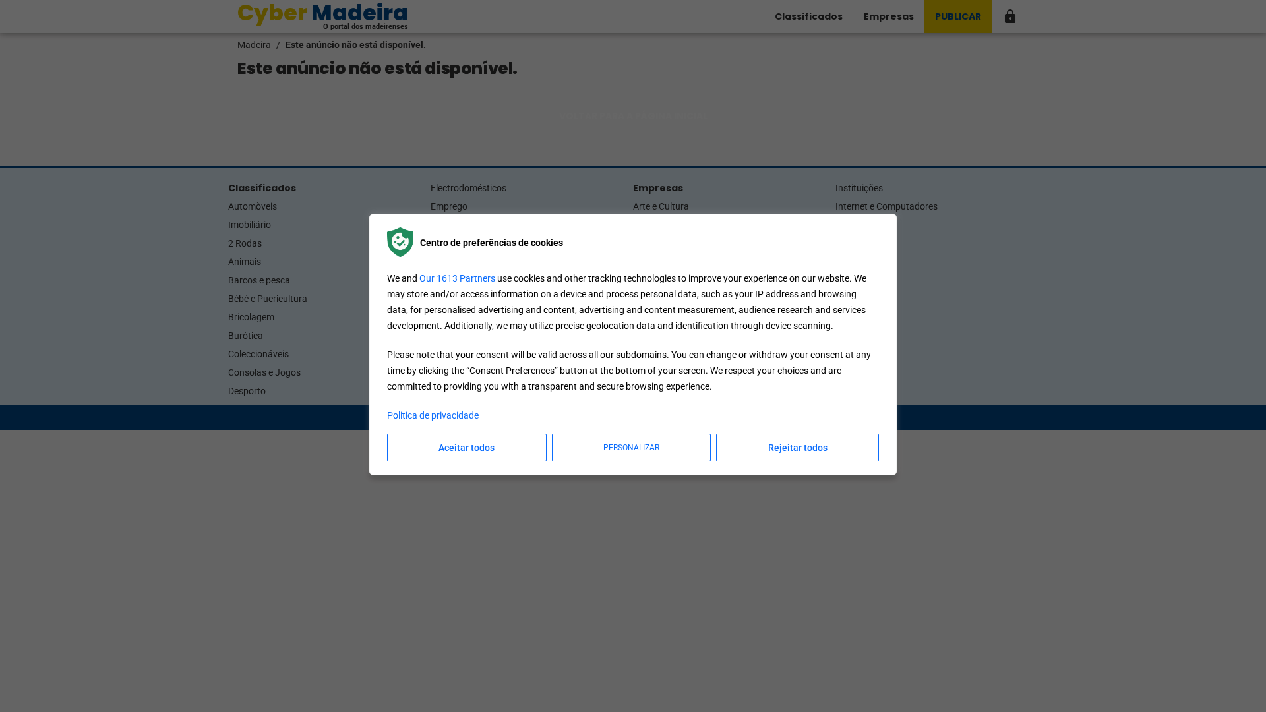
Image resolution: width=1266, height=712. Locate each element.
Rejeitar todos (798, 447)
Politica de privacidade (433, 415)
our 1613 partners (457, 278)
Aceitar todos (466, 447)
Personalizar (631, 447)
